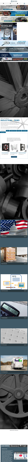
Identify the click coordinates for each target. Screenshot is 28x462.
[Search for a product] (10, 3)
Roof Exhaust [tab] (3, 132)
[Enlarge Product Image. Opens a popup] (8, 151)
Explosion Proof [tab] (13, 130)
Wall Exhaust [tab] (3, 130)
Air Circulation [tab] (25, 130)
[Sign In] (17, 3)
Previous (0, 146)
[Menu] (3, 3)
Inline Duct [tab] (18, 130)
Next (27, 146)
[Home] (14, 1)
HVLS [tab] (7, 130)
